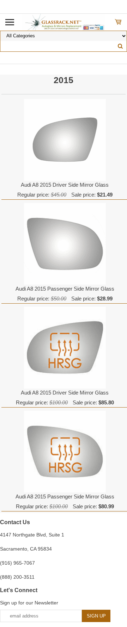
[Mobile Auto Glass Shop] (63, 22)
